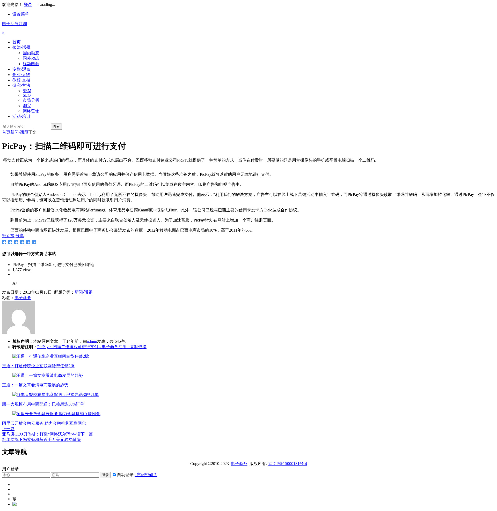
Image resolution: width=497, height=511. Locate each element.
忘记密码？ (146, 474)
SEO (27, 95)
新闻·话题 (19, 132)
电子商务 (22, 297)
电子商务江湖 (14, 23)
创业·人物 (21, 74)
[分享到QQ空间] (10, 242)
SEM (27, 90)
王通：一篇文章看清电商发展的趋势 (35, 385)
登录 (28, 4)
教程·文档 (21, 80)
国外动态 (31, 58)
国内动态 (31, 53)
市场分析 (31, 100)
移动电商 (31, 64)
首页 (16, 42)
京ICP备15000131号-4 (287, 463)
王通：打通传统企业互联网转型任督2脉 (38, 366)
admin (92, 341)
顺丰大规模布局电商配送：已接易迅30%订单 (43, 404)
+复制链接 (137, 347)
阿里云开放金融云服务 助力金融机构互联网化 (44, 423)
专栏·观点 (21, 69)
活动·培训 (21, 116)
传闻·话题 (21, 47)
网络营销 (31, 111)
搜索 (56, 126)
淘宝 (27, 105)
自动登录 (125, 474)
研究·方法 (21, 85)
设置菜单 (20, 14)
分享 (20, 235)
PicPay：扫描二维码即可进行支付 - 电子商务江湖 (82, 347)
